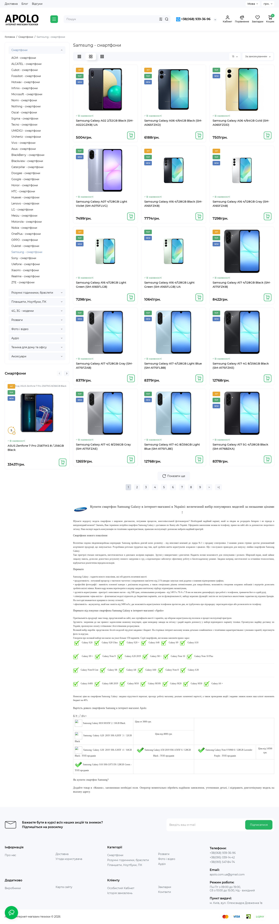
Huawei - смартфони (25, 197)
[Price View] (102, 56)
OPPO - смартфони (24, 240)
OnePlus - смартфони (26, 234)
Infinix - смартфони (24, 88)
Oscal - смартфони (24, 112)
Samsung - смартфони (26, 252)
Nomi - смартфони (24, 100)
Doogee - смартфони (25, 173)
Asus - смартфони (23, 149)
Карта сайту (64, 887)
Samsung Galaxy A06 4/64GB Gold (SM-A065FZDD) (241, 122)
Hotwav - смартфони (25, 82)
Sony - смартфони (23, 258)
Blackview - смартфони (27, 161)
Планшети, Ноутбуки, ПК (28, 301)
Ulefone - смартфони (25, 264)
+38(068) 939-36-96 (195, 19)
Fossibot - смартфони (26, 76)
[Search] (167, 19)
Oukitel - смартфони (25, 246)
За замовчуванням (256, 56)
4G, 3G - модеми (22, 311)
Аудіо (15, 338)
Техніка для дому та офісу (29, 347)
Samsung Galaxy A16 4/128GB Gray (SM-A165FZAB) (241, 203)
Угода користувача (69, 859)
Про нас (10, 855)
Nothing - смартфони (26, 106)
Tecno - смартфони (24, 124)
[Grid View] (90, 56)
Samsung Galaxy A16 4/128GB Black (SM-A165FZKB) (173, 203)
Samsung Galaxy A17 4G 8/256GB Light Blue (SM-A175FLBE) (172, 446)
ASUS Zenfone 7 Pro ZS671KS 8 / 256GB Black (36, 448)
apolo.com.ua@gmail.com (227, 874)
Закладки (164, 887)
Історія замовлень (119, 893)
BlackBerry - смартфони (27, 155)
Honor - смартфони (24, 185)
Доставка (11, 4)
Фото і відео (19, 329)
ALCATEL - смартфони (26, 64)
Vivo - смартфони (23, 143)
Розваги (17, 320)
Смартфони (19, 50)
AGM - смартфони (23, 58)
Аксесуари (18, 356)
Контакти (164, 892)
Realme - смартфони (25, 276)
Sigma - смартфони (24, 118)
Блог (24, 4)
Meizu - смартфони (24, 215)
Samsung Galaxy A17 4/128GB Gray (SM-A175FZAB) (104, 365)
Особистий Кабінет (120, 888)
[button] (59, 373)
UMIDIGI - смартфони (26, 130)
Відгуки (37, 4)
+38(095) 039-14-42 (222, 857)
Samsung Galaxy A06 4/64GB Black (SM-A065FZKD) (173, 122)
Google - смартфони (25, 179)
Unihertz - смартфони (26, 136)
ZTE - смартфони (23, 282)
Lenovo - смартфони (25, 203)
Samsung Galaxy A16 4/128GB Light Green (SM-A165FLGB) (101, 284)
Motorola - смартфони (26, 221)
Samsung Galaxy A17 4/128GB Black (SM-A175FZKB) (242, 284)
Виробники (13, 888)
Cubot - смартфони (24, 70)
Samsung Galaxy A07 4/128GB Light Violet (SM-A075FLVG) (101, 203)
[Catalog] (54, 19)
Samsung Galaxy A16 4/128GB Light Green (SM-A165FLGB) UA (169, 284)
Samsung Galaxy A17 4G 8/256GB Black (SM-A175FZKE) (241, 365)
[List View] (79, 56)
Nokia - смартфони (24, 227)
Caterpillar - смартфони (27, 167)
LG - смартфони (22, 209)
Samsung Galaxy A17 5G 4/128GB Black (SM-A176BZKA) (240, 446)
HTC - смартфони (23, 191)
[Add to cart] (62, 462)
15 (233, 56)
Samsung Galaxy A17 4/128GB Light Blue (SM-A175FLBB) (173, 365)
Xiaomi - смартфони (25, 270)
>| (218, 487)
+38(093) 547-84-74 (222, 862)
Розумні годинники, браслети (32, 292)
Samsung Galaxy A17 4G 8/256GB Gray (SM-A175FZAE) (103, 446)
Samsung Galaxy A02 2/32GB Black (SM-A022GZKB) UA (104, 122)
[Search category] (161, 19)
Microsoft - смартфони (26, 94)
